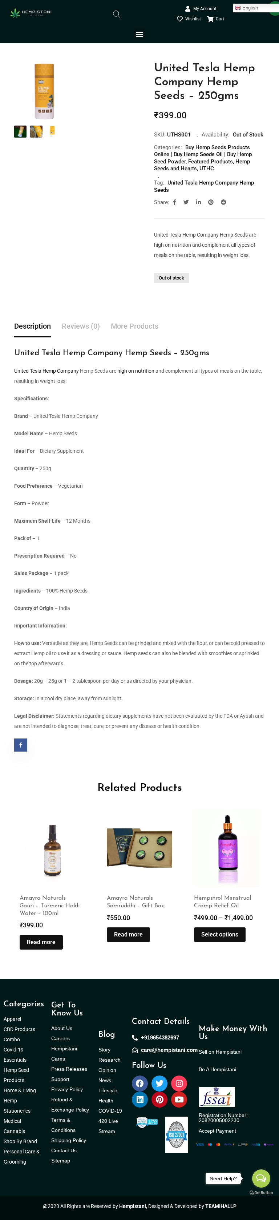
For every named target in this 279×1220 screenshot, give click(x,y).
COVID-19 (110, 1111)
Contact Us (64, 1150)
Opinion (107, 1070)
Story (104, 1050)
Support (60, 1079)
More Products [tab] (134, 326)
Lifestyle (107, 1090)
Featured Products (210, 161)
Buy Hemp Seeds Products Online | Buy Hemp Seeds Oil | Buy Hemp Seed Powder (203, 154)
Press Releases (69, 1069)
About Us (61, 1028)
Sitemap (60, 1161)
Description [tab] (32, 326)
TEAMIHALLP (220, 1206)
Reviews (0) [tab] (81, 326)
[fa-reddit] (223, 202)
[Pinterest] (159, 1100)
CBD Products (19, 1029)
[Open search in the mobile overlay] (116, 14)
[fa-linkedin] (198, 202)
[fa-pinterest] (211, 202)
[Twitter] (159, 1084)
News (104, 1080)
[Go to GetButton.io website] (261, 1192)
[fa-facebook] (174, 202)
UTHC (206, 168)
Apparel (12, 1019)
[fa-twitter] (186, 202)
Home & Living (20, 1090)
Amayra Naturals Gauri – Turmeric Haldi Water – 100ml (50, 905)
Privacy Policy (67, 1089)
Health (105, 1101)
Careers (60, 1038)
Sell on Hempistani (220, 1052)
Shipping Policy (68, 1140)
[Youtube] (179, 1100)
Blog (106, 1035)
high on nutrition (135, 371)
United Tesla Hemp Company (46, 371)
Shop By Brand (21, 1141)
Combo (12, 1039)
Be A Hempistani (217, 1069)
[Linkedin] (140, 1100)
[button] (140, 34)
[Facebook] (140, 1084)
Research (109, 1060)
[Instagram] (179, 1084)
